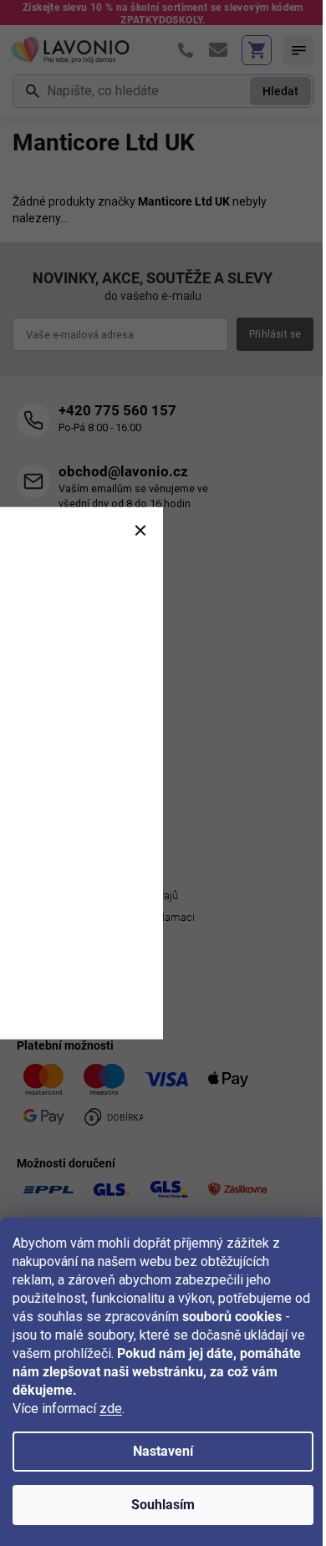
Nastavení (163, 1451)
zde (110, 1408)
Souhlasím (163, 1505)
